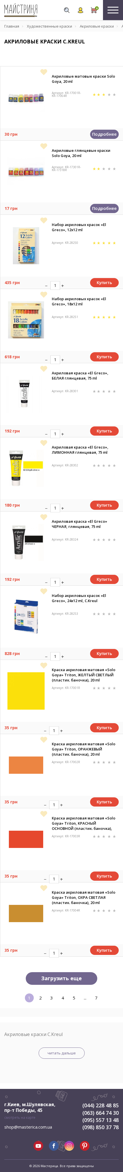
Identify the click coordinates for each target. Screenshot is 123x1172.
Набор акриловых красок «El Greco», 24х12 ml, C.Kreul (79, 598)
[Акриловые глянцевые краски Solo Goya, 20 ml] (26, 171)
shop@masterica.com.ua (28, 1127)
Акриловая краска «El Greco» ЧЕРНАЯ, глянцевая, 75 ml (79, 524)
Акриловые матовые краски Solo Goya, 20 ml (83, 79)
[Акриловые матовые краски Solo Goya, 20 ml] (26, 97)
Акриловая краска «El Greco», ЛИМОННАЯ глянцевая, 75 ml (80, 450)
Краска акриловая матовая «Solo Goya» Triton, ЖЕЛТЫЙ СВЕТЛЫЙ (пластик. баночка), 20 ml (83, 675)
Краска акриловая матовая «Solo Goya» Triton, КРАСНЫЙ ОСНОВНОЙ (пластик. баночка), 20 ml (83, 823)
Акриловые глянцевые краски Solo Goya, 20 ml (81, 153)
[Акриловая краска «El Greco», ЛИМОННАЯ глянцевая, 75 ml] (26, 468)
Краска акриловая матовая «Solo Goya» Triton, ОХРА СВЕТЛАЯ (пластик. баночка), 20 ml (83, 897)
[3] (104, 94)
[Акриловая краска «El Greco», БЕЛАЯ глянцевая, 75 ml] (26, 394)
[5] (114, 94)
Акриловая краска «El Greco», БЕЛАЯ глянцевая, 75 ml (80, 375)
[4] (110, 94)
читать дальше (61, 1053)
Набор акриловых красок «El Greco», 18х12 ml (79, 301)
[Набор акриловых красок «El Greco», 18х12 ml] (26, 320)
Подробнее (104, 134)
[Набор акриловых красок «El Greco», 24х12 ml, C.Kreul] (26, 616)
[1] (95, 94)
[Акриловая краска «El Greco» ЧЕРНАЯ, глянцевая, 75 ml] (26, 542)
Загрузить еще (61, 978)
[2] (99, 94)
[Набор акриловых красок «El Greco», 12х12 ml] (26, 246)
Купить (104, 282)
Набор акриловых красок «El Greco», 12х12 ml (79, 227)
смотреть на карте (19, 1117)
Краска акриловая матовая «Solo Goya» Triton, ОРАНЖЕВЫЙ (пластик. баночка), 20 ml (83, 749)
